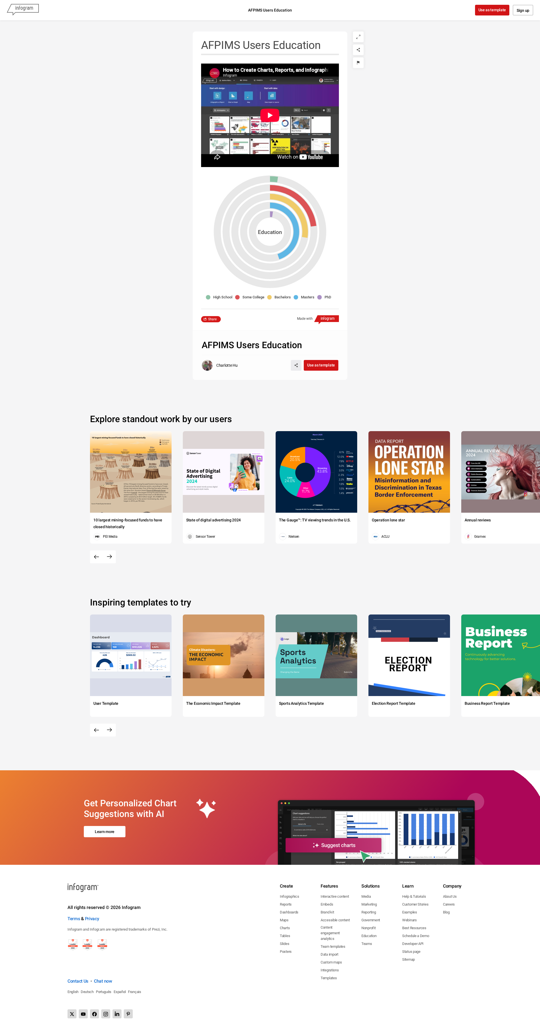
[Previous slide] (96, 556)
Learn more (104, 831)
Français (134, 992)
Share (212, 319)
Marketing (369, 904)
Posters (286, 951)
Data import (329, 954)
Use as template (492, 10)
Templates (329, 978)
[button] (220, 297)
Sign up (523, 10)
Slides (284, 944)
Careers (449, 904)
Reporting (368, 912)
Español (120, 992)
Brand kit (327, 912)
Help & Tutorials (414, 896)
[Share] (358, 49)
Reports (286, 904)
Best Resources (414, 928)
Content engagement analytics (330, 933)
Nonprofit (368, 928)
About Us (450, 896)
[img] (271, 214)
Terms (74, 918)
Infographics (289, 896)
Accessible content (335, 920)
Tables (285, 936)
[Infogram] (23, 10)
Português (103, 992)
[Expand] (358, 36)
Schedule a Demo (415, 936)
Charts (285, 928)
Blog (446, 912)
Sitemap (408, 959)
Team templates (333, 946)
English (73, 992)
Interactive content (335, 896)
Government (370, 920)
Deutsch (87, 992)
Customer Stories (415, 904)
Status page (411, 951)
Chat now (103, 981)
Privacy (92, 918)
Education (368, 936)
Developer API (413, 944)
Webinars (409, 920)
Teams (366, 944)
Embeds (327, 904)
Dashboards (289, 912)
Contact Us (78, 981)
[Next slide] (109, 556)
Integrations (330, 970)
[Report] (358, 62)
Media (366, 896)
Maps (284, 920)
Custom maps (331, 962)
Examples (409, 912)
